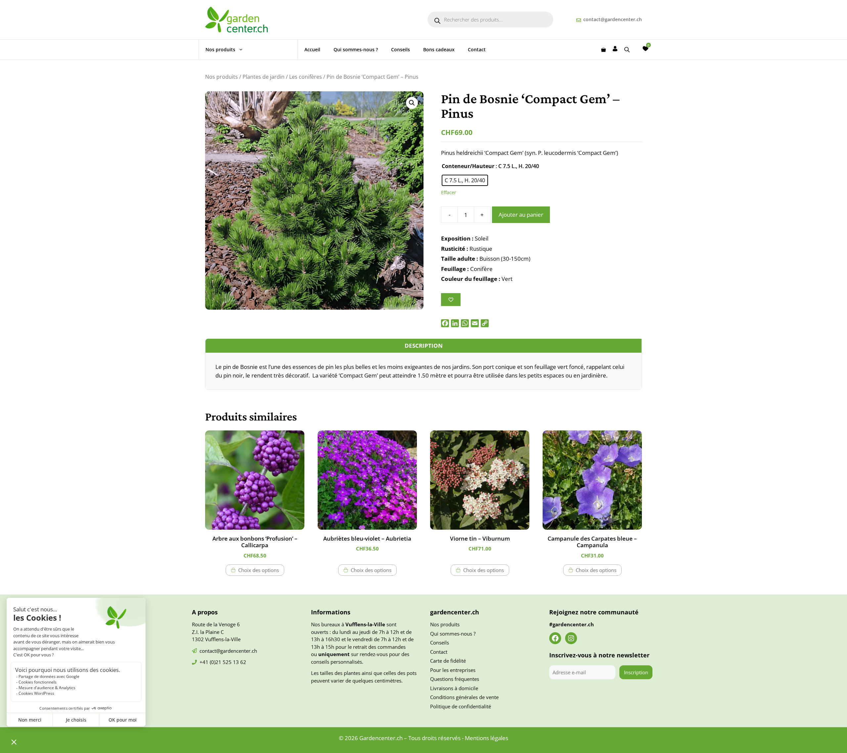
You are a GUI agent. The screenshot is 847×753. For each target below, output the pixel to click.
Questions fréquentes (454, 679)
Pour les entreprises (452, 670)
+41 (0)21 (211, 662)
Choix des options (258, 570)
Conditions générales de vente (464, 697)
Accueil (312, 49)
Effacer (448, 192)
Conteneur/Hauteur (468, 166)
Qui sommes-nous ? (356, 49)
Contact (477, 49)
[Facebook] (445, 323)
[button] (412, 103)
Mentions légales (486, 738)
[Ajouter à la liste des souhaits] (451, 299)
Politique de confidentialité (460, 706)
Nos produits (220, 49)
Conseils (400, 49)
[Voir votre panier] (603, 50)
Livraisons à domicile (454, 688)
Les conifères (305, 76)
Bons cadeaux (439, 49)
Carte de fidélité (448, 660)
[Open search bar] (627, 49)
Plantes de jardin (264, 76)
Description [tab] (424, 345)
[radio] (464, 180)
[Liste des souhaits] (645, 49)
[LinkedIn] (455, 323)
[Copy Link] (485, 323)
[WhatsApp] (465, 323)
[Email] (475, 323)
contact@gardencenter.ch (612, 19)
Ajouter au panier (521, 214)
